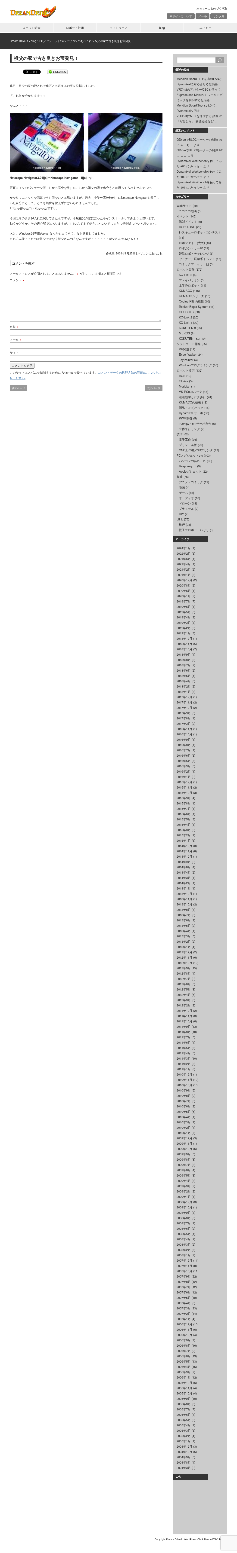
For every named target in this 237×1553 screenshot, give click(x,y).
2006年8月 (184, 1345)
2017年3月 (184, 723)
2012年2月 (184, 1005)
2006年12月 (184, 1324)
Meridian (184, 386)
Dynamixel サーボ (191, 413)
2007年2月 (184, 1313)
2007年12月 (184, 1260)
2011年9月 (184, 1026)
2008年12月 (184, 1202)
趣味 (180, 476)
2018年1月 (184, 691)
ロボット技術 (75, 27)
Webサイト (184, 205)
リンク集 (218, 16)
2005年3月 (184, 1430)
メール (202, 16)
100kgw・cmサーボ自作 (195, 423)
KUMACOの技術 (190, 402)
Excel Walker (187, 354)
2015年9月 (184, 798)
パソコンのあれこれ (149, 253)
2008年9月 (184, 1212)
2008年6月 (184, 1228)
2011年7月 (184, 1037)
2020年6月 (184, 590)
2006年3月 (184, 1372)
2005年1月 (184, 1441)
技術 (180, 434)
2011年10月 (184, 1021)
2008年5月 (184, 1234)
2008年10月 (184, 1207)
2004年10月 (184, 1451)
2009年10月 (184, 1148)
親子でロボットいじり (194, 530)
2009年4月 (184, 1180)
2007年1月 (184, 1319)
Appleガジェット (190, 471)
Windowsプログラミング (195, 365)
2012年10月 (184, 962)
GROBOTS (186, 312)
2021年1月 (184, 574)
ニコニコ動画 (188, 211)
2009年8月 (184, 1159)
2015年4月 (184, 824)
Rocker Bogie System (193, 306)
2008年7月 (184, 1223)
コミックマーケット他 (194, 264)
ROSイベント (188, 221)
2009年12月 (184, 1138)
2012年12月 (184, 952)
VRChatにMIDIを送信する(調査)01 (200, 116)
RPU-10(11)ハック (191, 407)
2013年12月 (184, 893)
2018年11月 (184, 644)
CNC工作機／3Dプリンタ (196, 450)
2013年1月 (184, 947)
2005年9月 (184, 1398)
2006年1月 (184, 1377)
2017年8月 (184, 718)
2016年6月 (184, 755)
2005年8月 (184, 1404)
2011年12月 (184, 1010)
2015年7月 (184, 808)
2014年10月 (184, 856)
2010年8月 (184, 1095)
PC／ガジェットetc (190, 455)
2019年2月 (184, 628)
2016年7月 (184, 750)
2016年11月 (184, 729)
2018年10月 (184, 649)
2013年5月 (184, 925)
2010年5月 (184, 1111)
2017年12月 (184, 697)
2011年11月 (184, 1016)
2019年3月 (184, 622)
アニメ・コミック (191, 482)
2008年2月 (184, 1249)
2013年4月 (184, 931)
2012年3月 (184, 1000)
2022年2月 (184, 553)
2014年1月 (184, 888)
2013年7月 (184, 915)
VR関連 (184, 349)
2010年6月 (184, 1106)
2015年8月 (184, 803)
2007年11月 (184, 1265)
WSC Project (219, 1539)
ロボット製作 (186, 269)
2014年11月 (184, 851)
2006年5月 (184, 1361)
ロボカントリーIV (191, 248)
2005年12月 (184, 1382)
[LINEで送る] (57, 71)
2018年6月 (184, 670)
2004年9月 (184, 1457)
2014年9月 (184, 861)
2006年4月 (184, 1366)
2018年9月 (184, 654)
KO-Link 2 (185, 317)
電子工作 (185, 439)
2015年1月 (184, 840)
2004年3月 (184, 1467)
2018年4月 (184, 681)
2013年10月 (184, 904)
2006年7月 (184, 1350)
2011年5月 (184, 1048)
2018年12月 (184, 638)
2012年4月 (184, 994)
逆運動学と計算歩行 (192, 397)
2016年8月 (184, 745)
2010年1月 (184, 1133)
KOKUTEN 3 (187, 328)
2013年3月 (184, 936)
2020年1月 (184, 596)
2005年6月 (184, 1414)
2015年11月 (184, 787)
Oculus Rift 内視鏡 (191, 301)
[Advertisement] (200, 1506)
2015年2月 (184, 835)
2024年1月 (184, 548)
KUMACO (185, 290)
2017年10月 (184, 707)
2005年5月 (184, 1420)
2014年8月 (184, 867)
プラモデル (186, 508)
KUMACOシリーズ (191, 296)
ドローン (185, 503)
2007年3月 (184, 1308)
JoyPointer (186, 360)
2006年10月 (184, 1335)
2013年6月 (184, 920)
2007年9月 (184, 1276)
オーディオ (186, 498)
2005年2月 (184, 1436)
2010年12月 (184, 1074)
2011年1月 (184, 1069)
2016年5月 (184, 760)
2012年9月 (184, 968)
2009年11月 (184, 1143)
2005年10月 (184, 1393)
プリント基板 (188, 445)
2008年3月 (184, 1244)
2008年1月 (184, 1255)
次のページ (153, 388)
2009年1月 (184, 1196)
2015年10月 (184, 792)
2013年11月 (184, 899)
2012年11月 (184, 957)
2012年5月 (184, 989)
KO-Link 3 (185, 274)
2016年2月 (184, 771)
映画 (182, 487)
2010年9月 (184, 1090)
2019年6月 (184, 606)
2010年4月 (184, 1117)
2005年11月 (184, 1388)
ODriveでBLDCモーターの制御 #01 (200, 139)
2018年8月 (184, 659)
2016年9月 (184, 739)
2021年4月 (184, 564)
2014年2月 (184, 883)
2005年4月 (184, 1425)
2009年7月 (184, 1164)
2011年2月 (184, 1063)
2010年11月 (184, 1079)
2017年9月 (184, 713)
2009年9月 (184, 1154)
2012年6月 (184, 984)
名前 (14, 326)
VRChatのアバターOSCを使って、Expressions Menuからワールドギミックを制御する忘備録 (200, 94)
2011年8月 (184, 1032)
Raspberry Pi (187, 466)
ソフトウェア (118, 27)
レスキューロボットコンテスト (200, 232)
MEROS (184, 333)
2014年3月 (184, 877)
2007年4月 (184, 1303)
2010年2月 (184, 1127)
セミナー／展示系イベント (197, 259)
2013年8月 (184, 909)
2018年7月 (184, 665)
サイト (14, 352)
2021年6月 (184, 558)
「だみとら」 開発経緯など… (197, 121)
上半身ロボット (189, 285)
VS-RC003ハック (190, 391)
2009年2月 (184, 1191)
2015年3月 (184, 830)
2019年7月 (184, 601)
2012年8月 (184, 973)
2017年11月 (184, 702)
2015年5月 (184, 819)
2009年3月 (184, 1186)
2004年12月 (184, 1446)
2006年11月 (184, 1329)
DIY (181, 514)
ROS (182, 375)
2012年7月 (184, 978)
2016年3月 (184, 766)
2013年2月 (184, 941)
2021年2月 (184, 569)
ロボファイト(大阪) (192, 243)
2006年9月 (184, 1340)
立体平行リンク (189, 429)
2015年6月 (184, 814)
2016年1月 (184, 776)
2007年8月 (184, 1281)
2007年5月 (184, 1297)
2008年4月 (184, 1239)
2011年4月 (184, 1053)
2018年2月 (184, 686)
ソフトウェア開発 (189, 344)
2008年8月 (184, 1218)
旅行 (182, 524)
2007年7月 (184, 1287)
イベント (183, 216)
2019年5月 (184, 612)
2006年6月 (184, 1356)
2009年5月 (184, 1175)
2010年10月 (184, 1085)
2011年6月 (184, 1042)
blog (162, 27)
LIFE (180, 519)
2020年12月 (184, 580)
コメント (17, 280)
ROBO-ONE (187, 227)
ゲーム (183, 492)
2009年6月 (184, 1170)
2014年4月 (184, 872)
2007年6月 (184, 1292)
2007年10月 (184, 1271)
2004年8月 (184, 1462)
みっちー (206, 27)
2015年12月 (184, 782)
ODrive (183, 381)
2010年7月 (184, 1101)
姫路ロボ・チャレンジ (194, 253)
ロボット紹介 (31, 27)
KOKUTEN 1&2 (189, 338)
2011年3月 (184, 1058)
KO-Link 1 (185, 322)
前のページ (18, 388)
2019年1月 (184, 633)
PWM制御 (185, 418)
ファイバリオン (189, 280)
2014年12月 (184, 846)
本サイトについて (181, 16)
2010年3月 (184, 1122)
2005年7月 (184, 1409)
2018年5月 (184, 675)
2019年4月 (184, 617)
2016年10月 (184, 734)
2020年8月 (184, 585)
